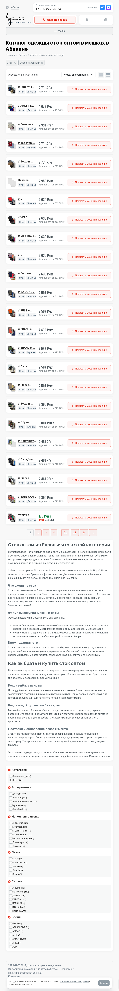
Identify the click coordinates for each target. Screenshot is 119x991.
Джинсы (16, 846)
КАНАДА (17, 911)
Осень (15, 874)
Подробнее (67, 969)
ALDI (14, 935)
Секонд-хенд (19, 776)
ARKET (15, 943)
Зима (15, 866)
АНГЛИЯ (16, 888)
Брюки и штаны (20, 834)
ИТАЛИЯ (16, 907)
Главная (10, 55)
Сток (14, 780)
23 (74, 532)
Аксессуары (18, 823)
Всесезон (17, 862)
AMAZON (17, 939)
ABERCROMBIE (19, 927)
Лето (15, 870)
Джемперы (18, 842)
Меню (61, 30)
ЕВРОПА (16, 899)
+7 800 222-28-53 (48, 9)
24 (84, 532)
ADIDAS (16, 931)
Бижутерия (18, 827)
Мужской (17, 805)
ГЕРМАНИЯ (18, 891)
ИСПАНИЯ (17, 903)
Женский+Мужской (22, 801)
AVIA (14, 947)
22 (65, 532)
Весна (15, 858)
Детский (16, 794)
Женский (17, 797)
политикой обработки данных (74, 981)
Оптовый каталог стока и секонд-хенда (41, 55)
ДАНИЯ (16, 895)
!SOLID (15, 923)
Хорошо (104, 983)
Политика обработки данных (25, 972)
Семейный (17, 809)
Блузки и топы (19, 830)
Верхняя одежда (21, 838)
